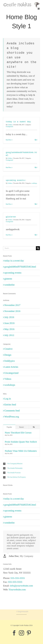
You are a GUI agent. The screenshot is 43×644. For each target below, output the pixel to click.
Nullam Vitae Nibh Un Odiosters (21, 451)
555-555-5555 (18, 578)
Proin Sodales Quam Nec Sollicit (21, 441)
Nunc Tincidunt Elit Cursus (18, 432)
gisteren (11, 217)
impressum (21, 611)
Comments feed (12, 410)
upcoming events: (16, 180)
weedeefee (9, 284)
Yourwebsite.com (17, 589)
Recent (21, 427)
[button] (21, 463)
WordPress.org (11, 416)
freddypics (9, 361)
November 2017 (12, 305)
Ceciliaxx (10, 124)
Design (7, 355)
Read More (8, 140)
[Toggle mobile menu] (39, 9)
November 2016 (12, 311)
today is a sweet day (18, 122)
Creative (8, 349)
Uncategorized (9, 126)
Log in (7, 398)
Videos (7, 379)
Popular (9, 427)
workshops (34, 183)
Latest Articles (11, 367)
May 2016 (9, 329)
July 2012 (9, 335)
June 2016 (9, 323)
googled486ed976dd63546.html (20, 266)
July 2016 (9, 317)
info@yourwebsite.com (21, 585)
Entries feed (10, 404)
